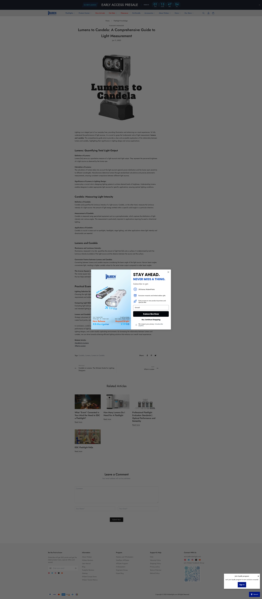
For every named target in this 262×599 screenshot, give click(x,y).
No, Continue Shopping (151, 320)
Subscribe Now (151, 314)
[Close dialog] (168, 272)
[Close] (258, 576)
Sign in (241, 585)
